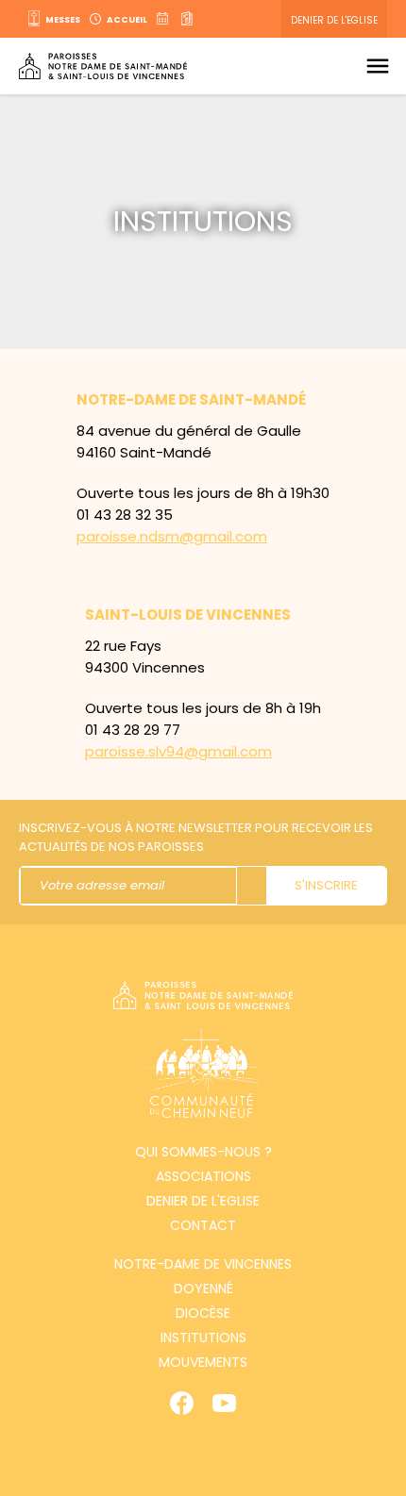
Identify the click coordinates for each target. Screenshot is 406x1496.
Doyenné (203, 1288)
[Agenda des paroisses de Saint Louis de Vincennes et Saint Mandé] (164, 19)
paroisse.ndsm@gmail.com (171, 536)
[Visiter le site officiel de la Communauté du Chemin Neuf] (203, 1075)
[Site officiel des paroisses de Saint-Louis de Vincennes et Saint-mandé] (103, 66)
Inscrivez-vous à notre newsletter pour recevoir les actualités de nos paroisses (196, 837)
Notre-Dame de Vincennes (203, 1264)
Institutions (203, 1337)
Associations (203, 1176)
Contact (203, 1225)
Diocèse (203, 1313)
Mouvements (203, 1362)
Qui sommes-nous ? (203, 1151)
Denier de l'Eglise (334, 20)
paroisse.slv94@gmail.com (178, 751)
